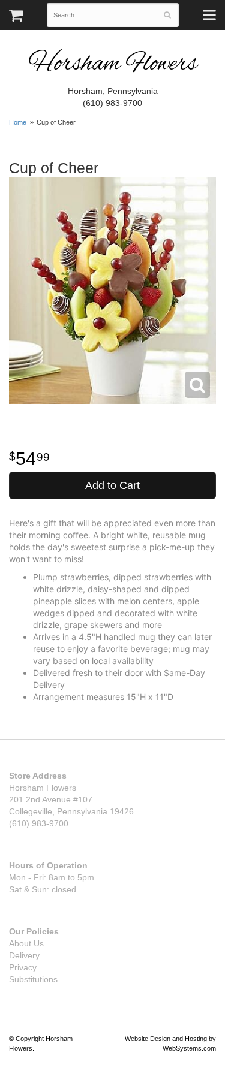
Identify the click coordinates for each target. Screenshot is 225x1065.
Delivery (24, 955)
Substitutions (33, 979)
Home (17, 122)
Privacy (23, 967)
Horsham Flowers (112, 64)
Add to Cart (112, 485)
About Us (26, 943)
